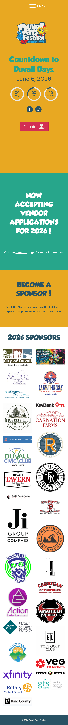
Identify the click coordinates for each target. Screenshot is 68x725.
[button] (30, 109)
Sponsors (24, 307)
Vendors (21, 252)
